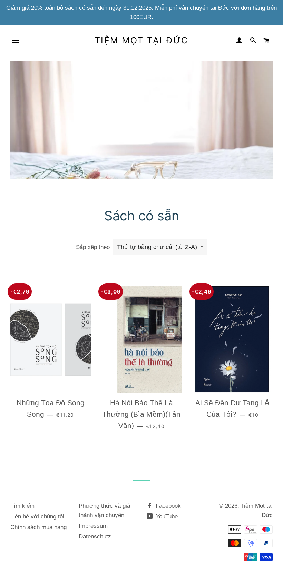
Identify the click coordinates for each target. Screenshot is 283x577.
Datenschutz (95, 536)
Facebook (167, 506)
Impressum (93, 526)
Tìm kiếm (22, 506)
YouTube (166, 516)
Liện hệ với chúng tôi (37, 516)
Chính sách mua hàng (38, 527)
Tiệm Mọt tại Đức (141, 40)
